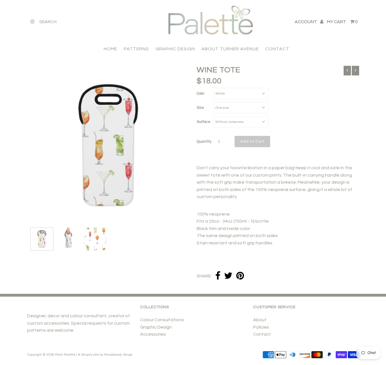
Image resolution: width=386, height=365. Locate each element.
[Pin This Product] (240, 276)
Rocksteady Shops (118, 355)
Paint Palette (65, 355)
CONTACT (277, 49)
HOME (110, 49)
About (259, 320)
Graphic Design (156, 327)
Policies (261, 327)
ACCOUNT (306, 21)
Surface (203, 122)
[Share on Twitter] (228, 276)
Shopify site (90, 355)
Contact (262, 334)
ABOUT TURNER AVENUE (230, 49)
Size (200, 108)
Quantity (204, 142)
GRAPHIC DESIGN (175, 49)
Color (201, 93)
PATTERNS (136, 49)
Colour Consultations (162, 320)
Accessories (153, 334)
